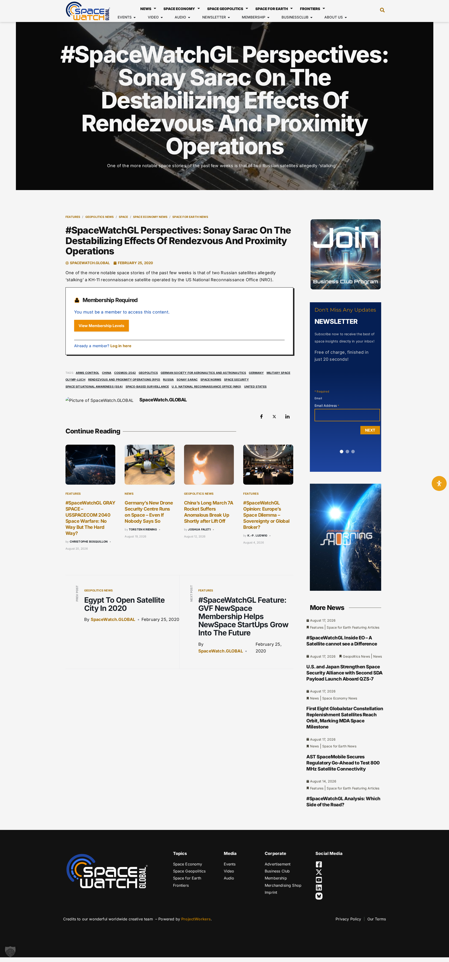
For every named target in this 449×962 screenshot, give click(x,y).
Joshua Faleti (199, 529)
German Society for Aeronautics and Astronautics (203, 373)
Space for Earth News (190, 217)
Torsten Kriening (143, 529)
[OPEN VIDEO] (161, 17)
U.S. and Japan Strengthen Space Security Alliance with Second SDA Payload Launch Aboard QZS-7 (344, 673)
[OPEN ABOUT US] (346, 17)
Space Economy (179, 9)
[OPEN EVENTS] (134, 17)
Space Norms (210, 379)
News (145, 9)
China (106, 373)
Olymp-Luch (75, 379)
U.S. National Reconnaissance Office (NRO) (206, 386)
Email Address (327, 405)
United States (255, 386)
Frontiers (310, 9)
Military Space (278, 373)
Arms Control (87, 373)
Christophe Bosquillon (89, 541)
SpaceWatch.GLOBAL (113, 619)
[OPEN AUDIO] (189, 17)
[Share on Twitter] (274, 416)
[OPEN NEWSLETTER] (229, 17)
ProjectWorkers (196, 919)
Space (123, 217)
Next (370, 430)
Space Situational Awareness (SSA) (94, 386)
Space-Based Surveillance (147, 386)
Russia (168, 379)
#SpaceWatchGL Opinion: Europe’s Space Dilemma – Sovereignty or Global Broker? (266, 515)
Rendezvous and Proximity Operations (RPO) (124, 379)
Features (72, 217)
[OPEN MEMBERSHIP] (268, 17)
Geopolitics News (99, 217)
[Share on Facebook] (261, 416)
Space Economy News (150, 217)
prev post (77, 593)
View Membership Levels (101, 325)
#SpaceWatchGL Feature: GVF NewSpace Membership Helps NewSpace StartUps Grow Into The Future (243, 616)
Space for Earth (271, 9)
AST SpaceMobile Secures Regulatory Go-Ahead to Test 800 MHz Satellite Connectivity (343, 763)
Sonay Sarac (187, 379)
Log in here (120, 345)
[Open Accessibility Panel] (439, 483)
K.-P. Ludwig (257, 535)
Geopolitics (148, 373)
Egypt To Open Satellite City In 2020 (124, 604)
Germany (256, 373)
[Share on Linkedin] (287, 416)
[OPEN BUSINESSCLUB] (311, 17)
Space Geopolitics (225, 9)
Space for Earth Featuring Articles (353, 627)
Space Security (236, 379)
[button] (380, 11)
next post (191, 593)
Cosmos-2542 (125, 373)
